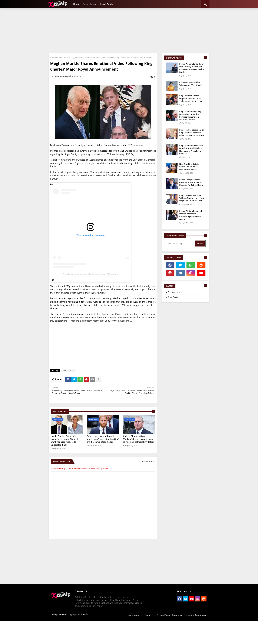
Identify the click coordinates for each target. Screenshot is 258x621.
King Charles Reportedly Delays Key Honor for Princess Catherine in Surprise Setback (190, 115)
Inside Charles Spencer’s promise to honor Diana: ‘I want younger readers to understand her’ (64, 440)
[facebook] (170, 265)
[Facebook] (68, 379)
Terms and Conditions (195, 615)
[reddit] (201, 265)
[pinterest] (170, 273)
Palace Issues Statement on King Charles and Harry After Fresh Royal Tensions (191, 132)
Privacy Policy (163, 615)
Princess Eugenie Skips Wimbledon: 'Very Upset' (190, 83)
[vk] (180, 273)
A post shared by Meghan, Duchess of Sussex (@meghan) (90, 274)
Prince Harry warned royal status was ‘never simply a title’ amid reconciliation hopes (103, 439)
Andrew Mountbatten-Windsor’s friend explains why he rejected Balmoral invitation (138, 439)
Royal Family (106, 4)
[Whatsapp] (80, 379)
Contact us (150, 615)
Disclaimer (177, 615)
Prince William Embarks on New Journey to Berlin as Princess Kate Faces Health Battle (191, 68)
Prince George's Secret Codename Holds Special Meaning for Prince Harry (191, 182)
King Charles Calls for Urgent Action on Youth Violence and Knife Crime (190, 98)
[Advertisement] (129, 31)
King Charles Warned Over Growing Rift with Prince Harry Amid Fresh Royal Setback (191, 149)
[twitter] (180, 265)
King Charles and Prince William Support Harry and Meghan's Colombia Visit (191, 198)
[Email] (92, 379)
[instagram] (190, 273)
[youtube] (201, 273)
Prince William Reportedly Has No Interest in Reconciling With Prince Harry (191, 215)
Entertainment (89, 4)
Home (76, 4)
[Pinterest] (86, 379)
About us (138, 615)
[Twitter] (74, 379)
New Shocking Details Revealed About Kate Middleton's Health (189, 167)
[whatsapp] (190, 265)
